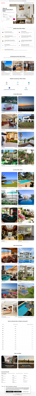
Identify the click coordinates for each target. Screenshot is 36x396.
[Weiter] (19, 59)
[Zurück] (16, 59)
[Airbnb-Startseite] (3, 3)
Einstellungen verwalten (26, 391)
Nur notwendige (18, 391)
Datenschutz (14, 394)
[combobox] (8, 14)
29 (10, 27)
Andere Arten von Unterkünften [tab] (11, 373)
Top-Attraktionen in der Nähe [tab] (19, 373)
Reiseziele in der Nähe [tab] (3, 373)
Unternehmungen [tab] (26, 373)
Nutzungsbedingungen (19, 394)
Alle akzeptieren (10, 391)
